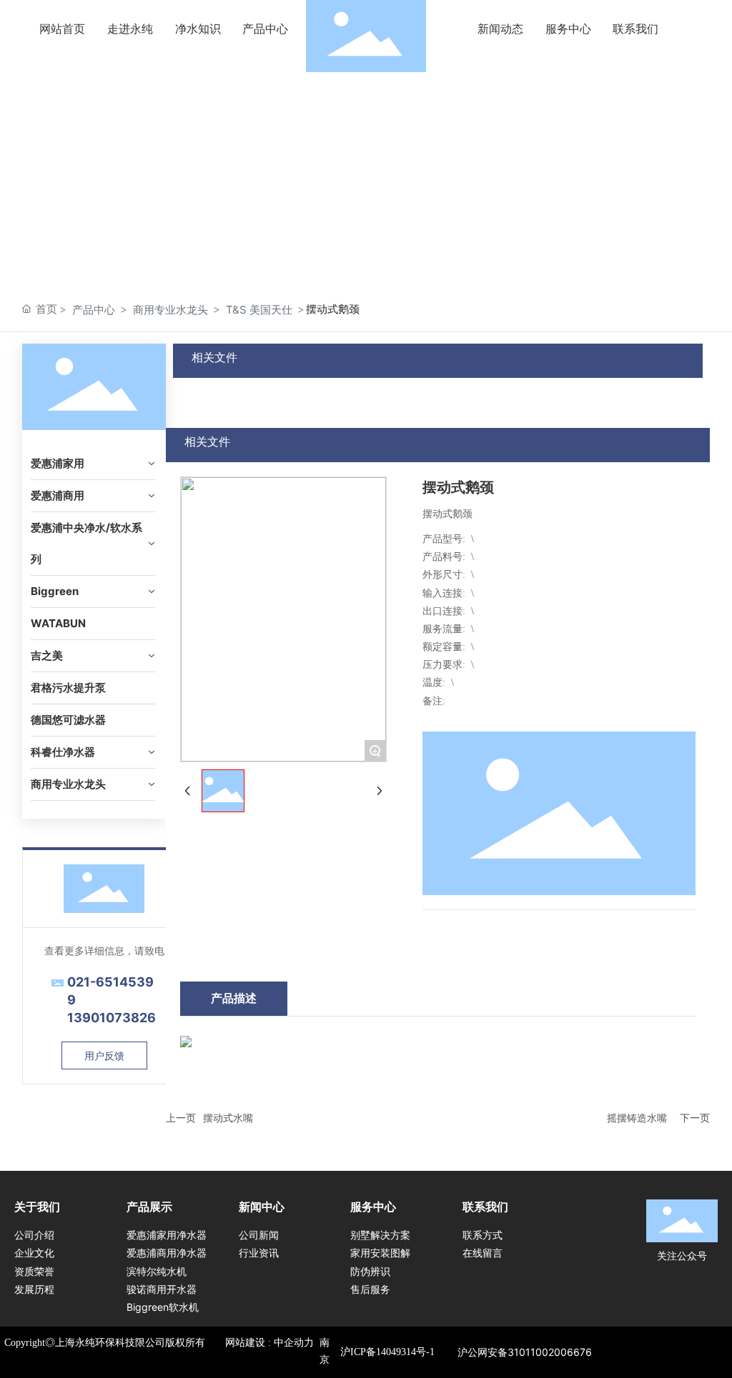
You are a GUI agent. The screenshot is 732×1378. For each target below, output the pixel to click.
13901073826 (111, 1017)
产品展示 (149, 1206)
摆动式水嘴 (228, 1118)
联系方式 (483, 1235)
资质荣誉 (34, 1271)
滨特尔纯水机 (157, 1271)
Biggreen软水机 (163, 1307)
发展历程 (34, 1289)
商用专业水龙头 (170, 309)
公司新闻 (259, 1235)
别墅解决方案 (380, 1235)
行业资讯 (259, 1253)
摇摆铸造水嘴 (637, 1118)
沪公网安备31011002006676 (525, 1352)
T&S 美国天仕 (259, 309)
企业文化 (34, 1253)
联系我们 (485, 1206)
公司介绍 (34, 1235)
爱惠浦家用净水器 (167, 1235)
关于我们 (37, 1206)
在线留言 (483, 1253)
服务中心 (373, 1206)
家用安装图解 (380, 1253)
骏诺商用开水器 (162, 1289)
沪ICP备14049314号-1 (387, 1352)
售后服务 (370, 1289)
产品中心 (93, 309)
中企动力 (294, 1342)
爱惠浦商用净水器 (167, 1253)
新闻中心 (262, 1206)
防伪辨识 (370, 1271)
